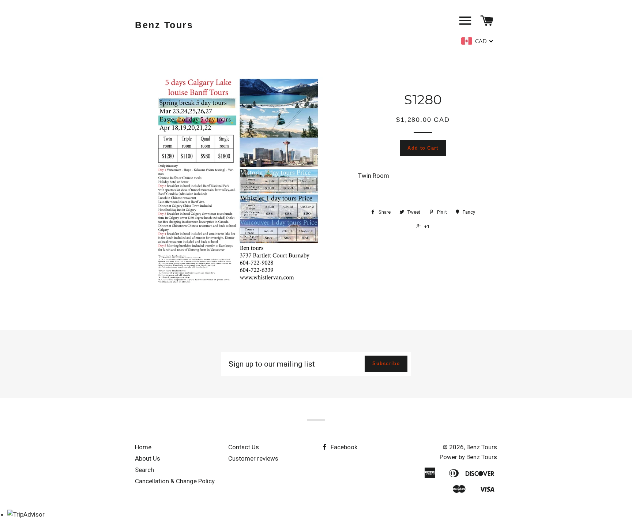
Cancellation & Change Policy (175, 481)
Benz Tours (164, 25)
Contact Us (243, 447)
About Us (147, 458)
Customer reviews (253, 458)
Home (143, 447)
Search (144, 469)
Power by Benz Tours (468, 457)
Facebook (343, 447)
